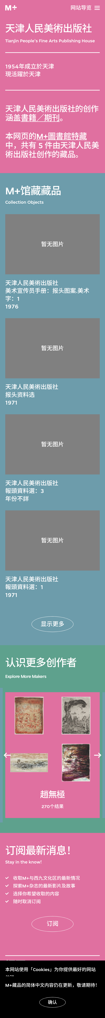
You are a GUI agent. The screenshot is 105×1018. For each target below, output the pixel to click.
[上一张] (7, 755)
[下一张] (98, 755)
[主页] (11, 7)
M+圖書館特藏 (61, 136)
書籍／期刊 (40, 118)
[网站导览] (97, 8)
